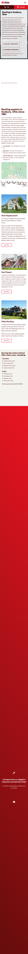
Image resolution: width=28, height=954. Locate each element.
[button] (25, 2)
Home (2, 82)
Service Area (7, 82)
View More (20, 384)
